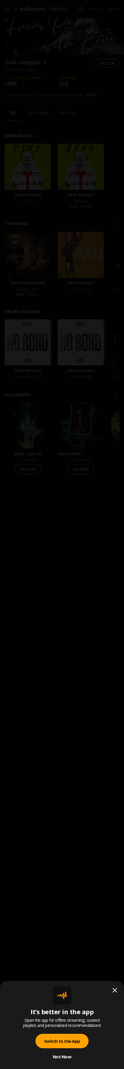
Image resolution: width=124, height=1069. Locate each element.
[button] (62, 534)
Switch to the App (62, 1041)
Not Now (62, 1056)
